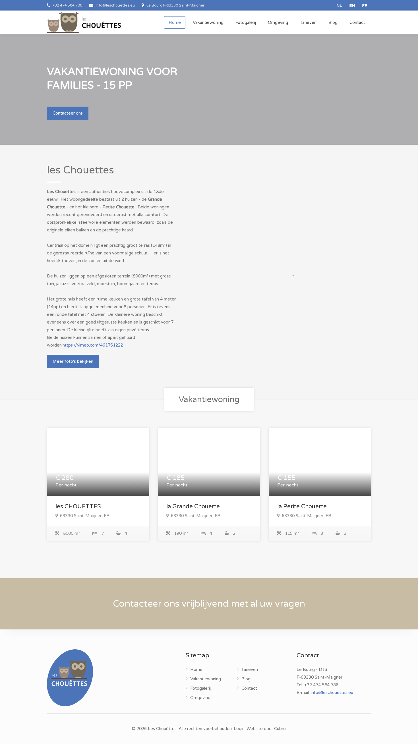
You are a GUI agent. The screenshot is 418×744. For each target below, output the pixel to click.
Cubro (280, 728)
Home (175, 22)
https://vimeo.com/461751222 (93, 345)
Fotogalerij (245, 22)
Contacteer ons (68, 113)
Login (239, 728)
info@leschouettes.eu (332, 692)
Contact (357, 22)
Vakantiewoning (208, 22)
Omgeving (278, 22)
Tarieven (308, 22)
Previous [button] (229, 223)
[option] (292, 216)
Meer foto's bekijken (73, 361)
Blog (333, 22)
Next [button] (355, 223)
